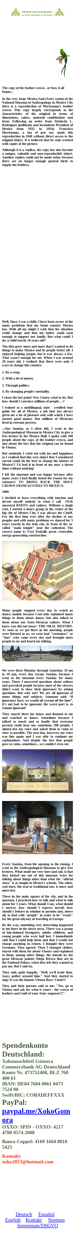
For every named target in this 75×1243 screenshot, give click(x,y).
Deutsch (24, 1214)
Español (46, 1214)
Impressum (28, 1225)
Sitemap (56, 1220)
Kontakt (34, 1220)
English (13, 1220)
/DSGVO (49, 1225)
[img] (37, 12)
